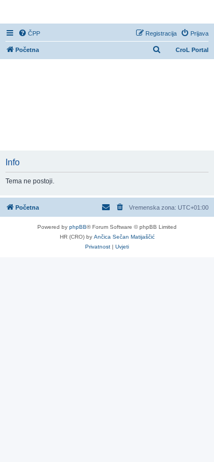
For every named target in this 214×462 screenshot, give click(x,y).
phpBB (78, 227)
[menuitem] (29, 33)
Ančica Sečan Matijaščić (124, 237)
